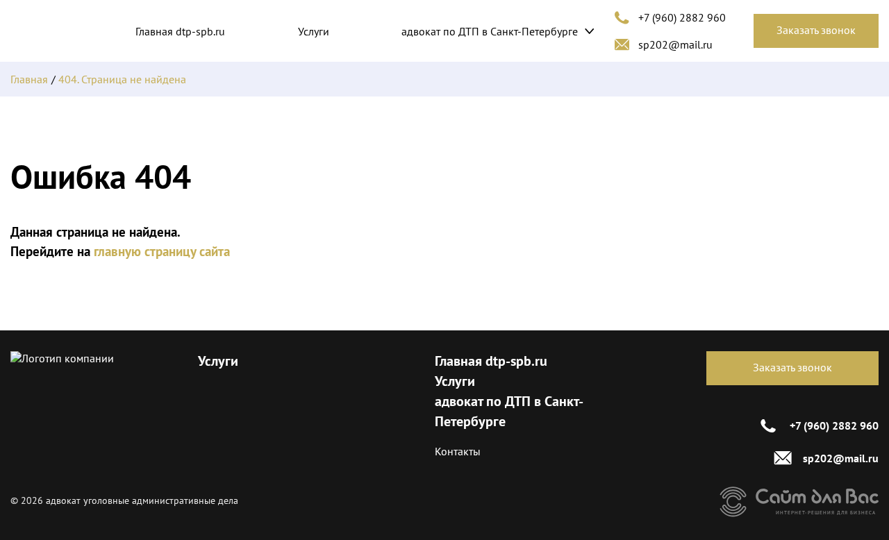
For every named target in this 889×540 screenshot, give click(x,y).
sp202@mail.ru (675, 44)
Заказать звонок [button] (816, 30)
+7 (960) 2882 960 (682, 17)
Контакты (458, 451)
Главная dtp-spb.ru (180, 31)
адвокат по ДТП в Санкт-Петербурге (489, 31)
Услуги (313, 31)
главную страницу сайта (162, 251)
